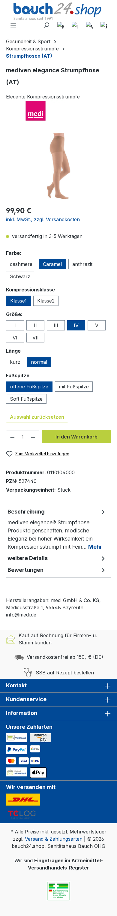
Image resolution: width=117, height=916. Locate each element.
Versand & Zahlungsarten (53, 839)
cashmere (21, 264)
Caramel (52, 264)
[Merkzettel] (60, 25)
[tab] (57, 529)
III (56, 325)
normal (39, 362)
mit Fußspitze (74, 387)
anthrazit (82, 264)
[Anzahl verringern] (12, 436)
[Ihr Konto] (75, 25)
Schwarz (20, 276)
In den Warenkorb (77, 437)
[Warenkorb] (89, 25)
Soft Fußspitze (26, 399)
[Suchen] (46, 25)
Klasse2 (46, 301)
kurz (15, 362)
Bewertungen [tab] (26, 570)
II (35, 325)
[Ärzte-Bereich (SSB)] (104, 25)
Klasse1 (18, 301)
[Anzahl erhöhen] (33, 436)
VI (15, 338)
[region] (58, 167)
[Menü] (13, 25)
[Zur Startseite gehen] (58, 11)
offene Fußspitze (29, 387)
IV (76, 325)
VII (35, 338)
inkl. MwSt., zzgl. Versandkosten (43, 219)
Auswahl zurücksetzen (37, 417)
